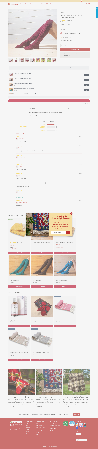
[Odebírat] (68, 232)
